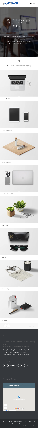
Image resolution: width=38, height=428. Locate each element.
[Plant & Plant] (19, 209)
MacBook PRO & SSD (7, 194)
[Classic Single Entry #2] (19, 146)
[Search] (30, 3)
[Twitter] (28, 425)
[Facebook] (23, 425)
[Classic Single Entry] (19, 114)
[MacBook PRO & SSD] (19, 178)
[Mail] (34, 425)
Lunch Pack (4, 320)
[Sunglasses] (19, 241)
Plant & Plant (5, 225)
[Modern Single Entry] (19, 83)
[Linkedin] (20, 425)
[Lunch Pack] (19, 304)
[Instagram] (26, 425)
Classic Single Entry (7, 130)
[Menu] (34, 3)
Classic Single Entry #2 (7, 162)
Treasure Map (5, 289)
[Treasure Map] (19, 273)
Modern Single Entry (7, 99)
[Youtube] (31, 425)
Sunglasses (4, 257)
